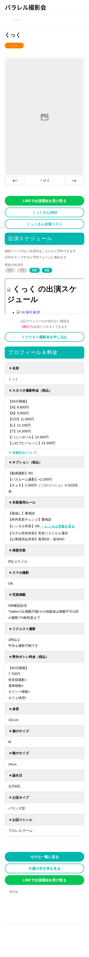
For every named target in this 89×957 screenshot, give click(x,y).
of (44, 180)
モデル (13, 891)
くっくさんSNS (44, 212)
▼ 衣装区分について (22, 452)
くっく (14, 45)
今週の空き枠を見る (44, 868)
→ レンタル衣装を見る (58, 526)
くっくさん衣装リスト (44, 224)
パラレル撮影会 (25, 7)
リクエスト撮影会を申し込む (44, 337)
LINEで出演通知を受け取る (44, 201)
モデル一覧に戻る (44, 857)
